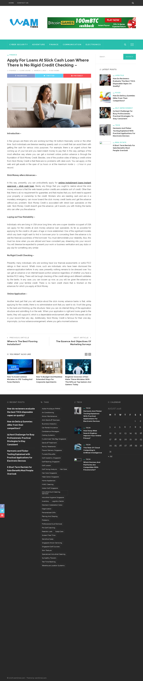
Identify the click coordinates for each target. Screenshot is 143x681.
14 (131, 433)
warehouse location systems (53, 565)
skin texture (47, 550)
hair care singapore (49, 473)
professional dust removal (52, 524)
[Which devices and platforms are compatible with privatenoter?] (77, 563)
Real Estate (120, 142)
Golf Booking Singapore (50, 462)
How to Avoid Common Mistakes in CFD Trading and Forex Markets (19, 379)
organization (46, 509)
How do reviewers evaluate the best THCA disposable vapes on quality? (21, 412)
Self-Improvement (124, 108)
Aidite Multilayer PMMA (51, 409)
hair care (63, 469)
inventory (45, 501)
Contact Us (22, 3)
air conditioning (48, 412)
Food (118, 92)
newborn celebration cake (52, 505)
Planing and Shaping (50, 516)
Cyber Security (18, 45)
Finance (54, 45)
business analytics (49, 424)
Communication (72, 45)
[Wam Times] (24, 22)
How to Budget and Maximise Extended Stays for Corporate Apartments (49, 379)
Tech (117, 125)
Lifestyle (119, 75)
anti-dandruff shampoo (51, 420)
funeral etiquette (48, 454)
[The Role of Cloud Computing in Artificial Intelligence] (77, 447)
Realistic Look (47, 531)
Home (11, 3)
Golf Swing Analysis (49, 469)
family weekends (49, 447)
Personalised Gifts (49, 513)
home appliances (48, 481)
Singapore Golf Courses (51, 547)
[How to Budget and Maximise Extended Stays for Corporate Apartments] (49, 366)
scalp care (59, 531)
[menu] (132, 44)
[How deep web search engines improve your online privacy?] (77, 430)
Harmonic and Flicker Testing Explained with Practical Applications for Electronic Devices (19, 456)
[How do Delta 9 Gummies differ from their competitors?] (105, 97)
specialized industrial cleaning (53, 554)
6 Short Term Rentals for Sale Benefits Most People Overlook (124, 148)
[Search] (133, 3)
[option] (20, 371)
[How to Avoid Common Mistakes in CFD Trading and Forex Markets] (20, 366)
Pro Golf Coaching (48, 528)
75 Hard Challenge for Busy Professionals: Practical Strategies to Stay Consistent (20, 439)
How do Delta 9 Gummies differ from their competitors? (124, 98)
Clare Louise (25, 70)
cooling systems (48, 435)
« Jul (110, 456)
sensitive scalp (47, 539)
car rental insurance (50, 428)
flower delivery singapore (52, 450)
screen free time (48, 535)
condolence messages (50, 431)
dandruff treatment (49, 443)
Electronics (93, 45)
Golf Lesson (46, 465)
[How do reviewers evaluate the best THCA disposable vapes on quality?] (105, 80)
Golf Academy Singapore (51, 458)
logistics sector (58, 501)
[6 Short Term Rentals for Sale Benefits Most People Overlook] (105, 246)
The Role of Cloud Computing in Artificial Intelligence (92, 450)
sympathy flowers (49, 558)
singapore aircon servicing (52, 543)
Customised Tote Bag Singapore (54, 439)
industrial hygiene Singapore (53, 497)
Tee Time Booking (49, 562)
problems (45, 520)
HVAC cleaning (47, 484)
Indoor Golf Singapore (50, 488)
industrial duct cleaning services (51, 493)
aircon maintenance (49, 416)
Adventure (38, 45)
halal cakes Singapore (50, 477)
